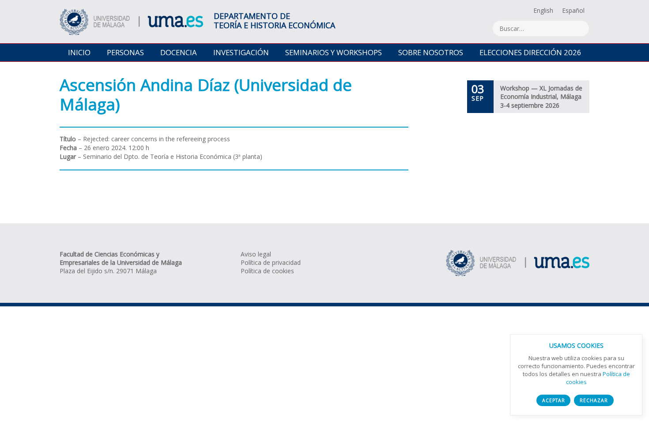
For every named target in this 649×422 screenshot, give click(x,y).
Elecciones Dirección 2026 (530, 52)
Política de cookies (267, 271)
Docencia (178, 52)
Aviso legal (256, 254)
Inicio (79, 52)
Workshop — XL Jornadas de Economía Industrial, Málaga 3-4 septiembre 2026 (541, 96)
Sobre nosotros (430, 52)
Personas (125, 52)
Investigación (241, 52)
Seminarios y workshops (333, 52)
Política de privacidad (271, 262)
